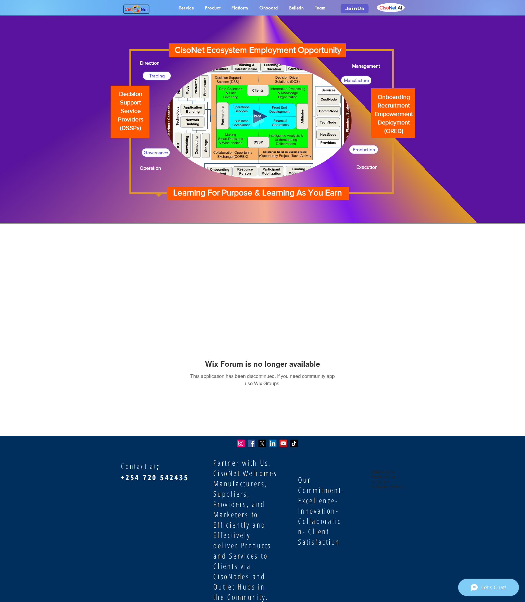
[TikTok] (294, 443)
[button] (344, 172)
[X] (262, 443)
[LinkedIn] (272, 443)
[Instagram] (241, 443)
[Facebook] (251, 443)
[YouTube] (283, 443)
